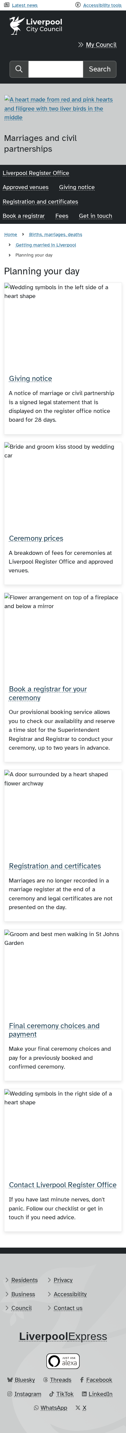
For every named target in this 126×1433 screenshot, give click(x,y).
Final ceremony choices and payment (54, 1030)
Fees (61, 215)
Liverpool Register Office (36, 173)
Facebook (99, 1379)
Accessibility (70, 1294)
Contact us (68, 1308)
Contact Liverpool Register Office (63, 1185)
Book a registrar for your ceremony (48, 693)
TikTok (65, 1394)
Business (23, 1294)
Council (21, 1308)
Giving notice (77, 187)
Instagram (27, 1394)
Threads (60, 1379)
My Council (101, 45)
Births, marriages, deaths (55, 234)
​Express (63, 1336)
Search (100, 69)
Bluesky (25, 1379)
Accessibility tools (102, 5)
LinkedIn (101, 1394)
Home (10, 234)
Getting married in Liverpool (46, 245)
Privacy (63, 1280)
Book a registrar (24, 215)
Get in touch (95, 215)
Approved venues (25, 187)
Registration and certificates (40, 201)
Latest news (25, 5)
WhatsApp (54, 1407)
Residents (24, 1280)
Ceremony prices (36, 538)
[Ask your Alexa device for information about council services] (63, 1361)
